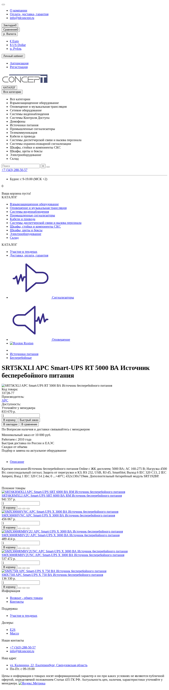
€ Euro (14, 41)
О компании (18, 10)
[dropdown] (3, 4)
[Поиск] (48, 167)
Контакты (17, 601)
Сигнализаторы (62, 297)
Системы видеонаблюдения (29, 211)
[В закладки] (24, 508)
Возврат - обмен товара (26, 598)
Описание (17, 461)
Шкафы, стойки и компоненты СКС (35, 226)
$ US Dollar (18, 45)
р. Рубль (15, 48)
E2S (12, 629)
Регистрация (19, 67)
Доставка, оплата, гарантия (29, 255)
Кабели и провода (22, 219)
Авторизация (19, 63)
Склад (14, 237)
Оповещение (60, 339)
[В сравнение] (28, 508)
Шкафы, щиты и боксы (26, 230)
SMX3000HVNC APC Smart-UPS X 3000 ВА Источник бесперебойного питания (58, 515)
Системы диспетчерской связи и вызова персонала (45, 222)
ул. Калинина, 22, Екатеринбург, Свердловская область (48, 665)
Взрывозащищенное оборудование (34, 204)
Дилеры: (8, 622)
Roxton (28, 343)
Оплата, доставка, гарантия (29, 14)
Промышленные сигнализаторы (32, 215)
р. (9, 33)
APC (5, 400)
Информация (11, 591)
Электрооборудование (25, 234)
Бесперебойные (21, 357)
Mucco (14, 633)
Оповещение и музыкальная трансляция (38, 208)
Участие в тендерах (23, 251)
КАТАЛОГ (9, 87)
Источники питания (24, 354)
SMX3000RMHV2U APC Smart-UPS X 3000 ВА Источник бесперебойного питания (61, 535)
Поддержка (10, 608)
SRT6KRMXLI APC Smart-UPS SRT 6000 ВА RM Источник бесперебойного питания (62, 495)
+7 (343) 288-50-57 (14, 170)
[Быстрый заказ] (19, 508)
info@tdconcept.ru (22, 18)
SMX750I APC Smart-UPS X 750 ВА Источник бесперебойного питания (52, 575)
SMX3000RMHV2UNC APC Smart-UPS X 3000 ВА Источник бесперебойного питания (63, 555)
